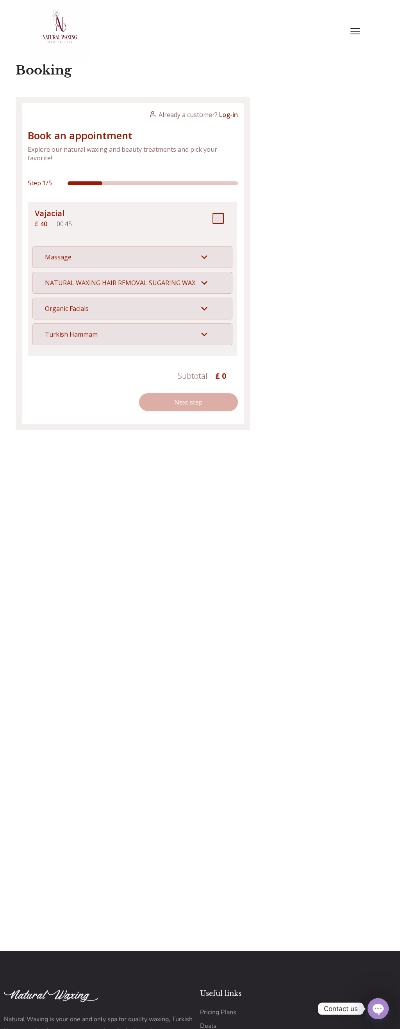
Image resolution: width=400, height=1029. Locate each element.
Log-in (228, 114)
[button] (132, 257)
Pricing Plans (218, 1012)
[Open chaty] (378, 1008)
